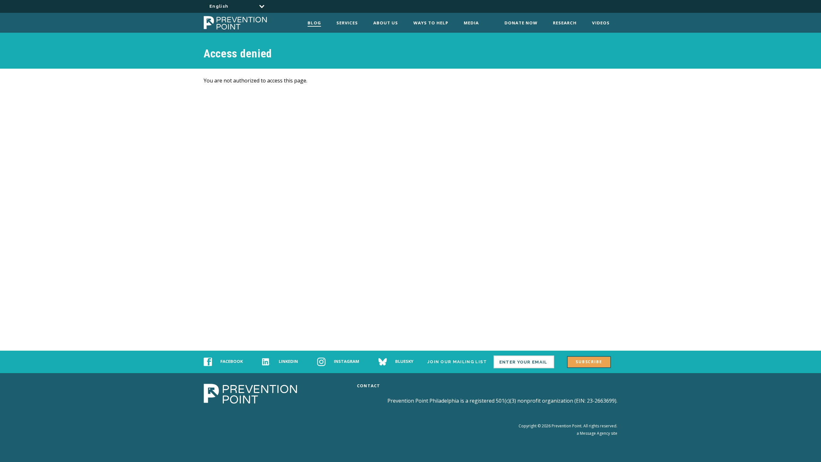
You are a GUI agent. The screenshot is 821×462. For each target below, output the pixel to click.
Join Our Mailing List (457, 361)
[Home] (243, 23)
